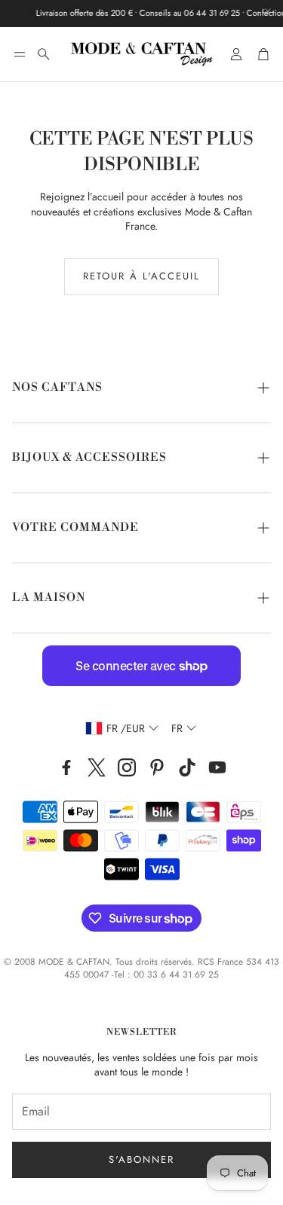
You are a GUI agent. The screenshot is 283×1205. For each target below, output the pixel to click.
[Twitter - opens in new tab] (97, 767)
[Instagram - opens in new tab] (127, 767)
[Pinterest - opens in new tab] (157, 767)
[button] (19, 54)
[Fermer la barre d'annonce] (268, 11)
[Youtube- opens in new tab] (217, 767)
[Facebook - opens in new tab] (66, 767)
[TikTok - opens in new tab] (187, 767)
